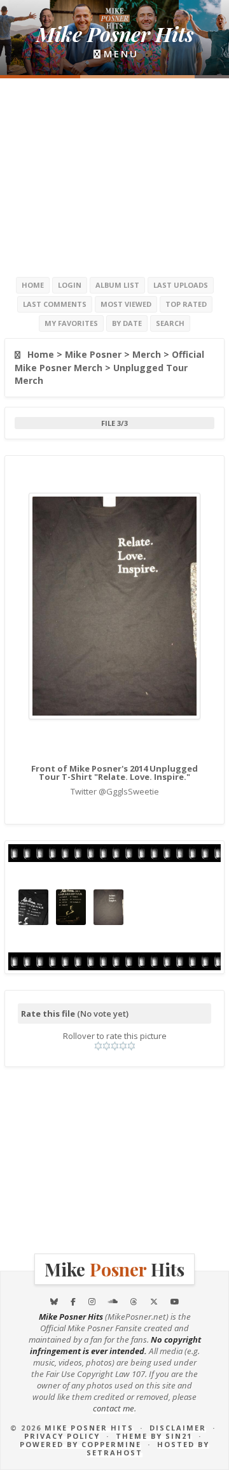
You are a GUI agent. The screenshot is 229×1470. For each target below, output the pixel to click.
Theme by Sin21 (154, 1436)
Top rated (186, 304)
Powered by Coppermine (80, 1444)
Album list (117, 285)
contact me (113, 1408)
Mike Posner (93, 354)
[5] (131, 1046)
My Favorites (71, 323)
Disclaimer (177, 1427)
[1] (98, 1046)
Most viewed (126, 304)
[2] (106, 1046)
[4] (123, 1046)
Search (170, 323)
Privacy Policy (62, 1436)
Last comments (55, 304)
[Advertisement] (114, 177)
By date (127, 323)
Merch (146, 354)
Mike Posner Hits (89, 1427)
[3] (115, 1046)
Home (33, 285)
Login (69, 285)
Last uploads (180, 285)
